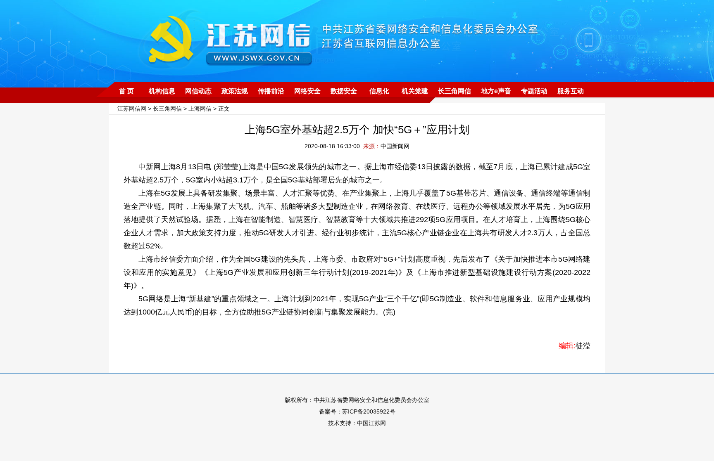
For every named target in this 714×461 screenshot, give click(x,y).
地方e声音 (496, 91)
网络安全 (307, 91)
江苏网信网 (131, 108)
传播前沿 (271, 91)
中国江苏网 (371, 423)
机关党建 (415, 91)
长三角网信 (454, 91)
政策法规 (234, 91)
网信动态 (198, 91)
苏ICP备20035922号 (368, 411)
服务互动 (570, 91)
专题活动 (534, 91)
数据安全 (344, 91)
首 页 (126, 91)
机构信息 (162, 91)
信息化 (379, 91)
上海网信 (200, 108)
